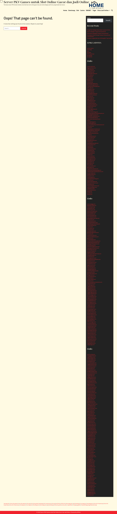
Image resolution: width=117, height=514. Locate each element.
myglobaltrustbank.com (92, 169)
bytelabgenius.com (91, 302)
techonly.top (90, 82)
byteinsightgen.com (91, 319)
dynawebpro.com (91, 469)
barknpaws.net (90, 228)
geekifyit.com (90, 238)
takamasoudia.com (91, 268)
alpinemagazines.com (92, 109)
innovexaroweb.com (91, 418)
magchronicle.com (91, 286)
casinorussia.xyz (91, 156)
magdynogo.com (91, 344)
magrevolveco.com (91, 333)
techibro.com (90, 108)
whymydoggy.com (91, 204)
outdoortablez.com (91, 279)
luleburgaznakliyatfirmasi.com (94, 254)
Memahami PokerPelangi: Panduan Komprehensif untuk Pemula (98, 35)
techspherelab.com (91, 425)
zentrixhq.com (90, 454)
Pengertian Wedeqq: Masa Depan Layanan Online (98, 30)
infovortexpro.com (91, 336)
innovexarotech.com (91, 335)
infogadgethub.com (91, 356)
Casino (82, 10)
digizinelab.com (90, 411)
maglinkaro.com (90, 421)
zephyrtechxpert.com (92, 408)
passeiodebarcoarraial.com (93, 218)
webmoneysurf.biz (91, 149)
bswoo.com (89, 194)
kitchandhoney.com (91, 136)
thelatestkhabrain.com (92, 222)
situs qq (28, 503)
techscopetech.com (91, 415)
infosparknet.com (91, 445)
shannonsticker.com (91, 215)
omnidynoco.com (91, 482)
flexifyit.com (90, 458)
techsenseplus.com (91, 313)
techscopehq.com (91, 439)
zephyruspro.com (91, 449)
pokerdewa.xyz (90, 163)
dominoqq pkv (69, 503)
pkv (88, 51)
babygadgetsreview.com (92, 115)
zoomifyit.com (90, 495)
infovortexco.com (91, 410)
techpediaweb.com (91, 300)
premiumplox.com (91, 144)
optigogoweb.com (91, 492)
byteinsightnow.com (91, 330)
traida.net (89, 134)
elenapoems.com (91, 261)
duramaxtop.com (91, 266)
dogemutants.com (91, 265)
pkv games (89, 55)
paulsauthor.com (91, 272)
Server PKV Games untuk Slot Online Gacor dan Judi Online (46, 2)
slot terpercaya (90, 54)
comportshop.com (91, 173)
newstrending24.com (92, 187)
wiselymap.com (90, 92)
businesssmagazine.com (92, 85)
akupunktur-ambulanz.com (93, 116)
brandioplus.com (91, 468)
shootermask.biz (91, 152)
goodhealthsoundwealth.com (93, 259)
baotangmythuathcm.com (93, 248)
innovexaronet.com (91, 388)
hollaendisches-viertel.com (93, 130)
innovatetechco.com (91, 303)
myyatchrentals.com (92, 235)
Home (65, 10)
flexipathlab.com (91, 472)
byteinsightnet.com (91, 381)
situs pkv (64, 505)
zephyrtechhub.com (91, 483)
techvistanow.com (91, 390)
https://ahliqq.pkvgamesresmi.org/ (89, 505)
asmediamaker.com (91, 231)
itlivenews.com (90, 184)
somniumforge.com (91, 251)
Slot (77, 10)
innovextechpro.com (91, 296)
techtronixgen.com (91, 295)
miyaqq (74, 505)
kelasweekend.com (91, 190)
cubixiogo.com (90, 476)
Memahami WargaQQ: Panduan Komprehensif (97, 33)
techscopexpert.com (91, 299)
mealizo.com (90, 227)
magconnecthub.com (92, 431)
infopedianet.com (91, 435)
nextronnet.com (90, 462)
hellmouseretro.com (91, 262)
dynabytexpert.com (91, 456)
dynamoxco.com (90, 464)
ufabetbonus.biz (91, 188)
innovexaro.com (90, 442)
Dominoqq (71, 10)
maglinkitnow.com (91, 289)
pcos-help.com (90, 75)
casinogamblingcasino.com (93, 244)
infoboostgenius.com (92, 315)
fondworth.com (90, 219)
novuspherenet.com (91, 478)
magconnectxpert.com (92, 404)
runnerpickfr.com (91, 71)
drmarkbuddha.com (91, 123)
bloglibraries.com (91, 252)
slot (32, 503)
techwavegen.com (91, 316)
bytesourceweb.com (91, 329)
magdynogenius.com (91, 292)
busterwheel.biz (91, 153)
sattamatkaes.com (91, 239)
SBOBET (88, 10)
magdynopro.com (91, 305)
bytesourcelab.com (91, 444)
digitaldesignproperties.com (93, 224)
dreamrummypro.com (92, 211)
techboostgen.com (91, 358)
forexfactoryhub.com (92, 95)
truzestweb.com (91, 485)
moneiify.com (90, 234)
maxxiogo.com (90, 459)
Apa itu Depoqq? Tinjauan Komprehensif (96, 31)
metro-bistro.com (91, 137)
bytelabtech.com (91, 361)
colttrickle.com (90, 69)
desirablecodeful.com (92, 273)
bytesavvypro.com (91, 317)
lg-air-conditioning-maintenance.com (95, 125)
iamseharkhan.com (91, 221)
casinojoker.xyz (90, 161)
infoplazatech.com (91, 370)
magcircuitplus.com (91, 337)
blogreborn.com (90, 89)
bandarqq (77, 503)
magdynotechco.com (91, 364)
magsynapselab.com (92, 293)
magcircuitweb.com (91, 298)
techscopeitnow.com (91, 339)
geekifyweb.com (91, 368)
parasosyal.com (90, 256)
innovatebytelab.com (92, 373)
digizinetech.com (91, 320)
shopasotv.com (90, 176)
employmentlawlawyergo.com (94, 170)
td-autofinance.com (91, 103)
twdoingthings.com (91, 269)
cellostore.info (90, 229)
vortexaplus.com (91, 475)
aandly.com (89, 193)
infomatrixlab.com (91, 427)
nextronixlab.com (91, 452)
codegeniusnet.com (91, 377)
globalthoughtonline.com (93, 232)
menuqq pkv (6, 503)
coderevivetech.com (91, 332)
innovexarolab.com (91, 323)
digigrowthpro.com (91, 68)
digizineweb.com (91, 384)
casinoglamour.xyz (91, 159)
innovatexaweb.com (91, 363)
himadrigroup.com (91, 100)
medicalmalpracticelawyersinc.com (95, 171)
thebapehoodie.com (91, 255)
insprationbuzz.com (91, 217)
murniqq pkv (83, 503)
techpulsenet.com (91, 407)
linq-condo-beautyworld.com (93, 119)
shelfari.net (90, 154)
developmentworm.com (92, 183)
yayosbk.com (90, 146)
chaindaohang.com (91, 122)
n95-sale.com (90, 88)
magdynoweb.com (91, 417)
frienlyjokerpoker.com (92, 105)
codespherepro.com (91, 326)
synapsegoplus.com (91, 434)
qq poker (89, 52)
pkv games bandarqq (38, 503)
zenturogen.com (91, 465)
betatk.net (89, 191)
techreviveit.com (91, 308)
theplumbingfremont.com (93, 186)
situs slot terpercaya (98, 503)
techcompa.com (90, 98)
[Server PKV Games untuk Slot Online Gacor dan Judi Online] (96, 5)
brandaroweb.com (91, 493)
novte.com (89, 127)
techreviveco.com (91, 420)
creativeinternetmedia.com (93, 86)
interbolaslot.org (91, 207)
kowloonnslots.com (91, 106)
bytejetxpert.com (91, 342)
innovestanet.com (91, 455)
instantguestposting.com (93, 178)
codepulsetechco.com (92, 383)
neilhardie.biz (90, 147)
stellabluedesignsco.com (92, 271)
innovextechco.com (91, 395)
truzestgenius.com (91, 405)
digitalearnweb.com (91, 205)
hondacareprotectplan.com (93, 242)
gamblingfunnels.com (92, 73)
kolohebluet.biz (90, 150)
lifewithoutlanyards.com (92, 133)
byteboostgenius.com (92, 432)
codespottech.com (91, 283)
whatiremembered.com (92, 117)
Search (88, 18)
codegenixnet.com (91, 327)
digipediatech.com (91, 288)
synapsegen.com (91, 471)
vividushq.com (90, 473)
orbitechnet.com (91, 479)
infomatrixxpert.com (92, 387)
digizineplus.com (91, 441)
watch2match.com (91, 166)
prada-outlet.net (91, 66)
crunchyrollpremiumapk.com (93, 241)
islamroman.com (91, 102)
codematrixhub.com (91, 312)
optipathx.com (90, 451)
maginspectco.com (91, 343)
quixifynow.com (90, 448)
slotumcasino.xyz (91, 157)
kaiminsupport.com (91, 212)
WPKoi (79, 512)
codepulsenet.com (91, 437)
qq (73, 503)
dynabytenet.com (91, 422)
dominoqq (89, 49)
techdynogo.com (91, 285)
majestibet (69, 505)
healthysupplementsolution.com (94, 282)
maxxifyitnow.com (91, 447)
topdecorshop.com (91, 174)
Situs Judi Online (103, 10)
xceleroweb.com (91, 491)
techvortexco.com (91, 367)
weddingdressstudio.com (92, 143)
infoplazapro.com (91, 306)
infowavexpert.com (91, 309)
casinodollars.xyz (91, 160)
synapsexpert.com (91, 486)
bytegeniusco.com (91, 310)
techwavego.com (91, 412)
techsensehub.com (91, 360)
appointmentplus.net (92, 181)
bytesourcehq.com (91, 380)
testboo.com (90, 142)
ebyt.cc (88, 120)
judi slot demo (90, 48)
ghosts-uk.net (90, 79)
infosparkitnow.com (91, 366)
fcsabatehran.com (91, 263)
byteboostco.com (91, 401)
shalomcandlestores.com (93, 237)
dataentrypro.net (91, 210)
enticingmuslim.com (91, 258)
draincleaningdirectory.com (93, 246)
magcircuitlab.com (91, 398)
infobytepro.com (91, 374)
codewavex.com (90, 400)
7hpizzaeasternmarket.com (93, 129)
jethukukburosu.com (91, 249)
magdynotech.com (91, 438)
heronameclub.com (91, 276)
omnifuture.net (90, 72)
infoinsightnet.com (91, 378)
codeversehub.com (91, 428)
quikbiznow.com (90, 489)
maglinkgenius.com (91, 397)
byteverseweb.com (91, 429)
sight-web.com (90, 99)
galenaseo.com (90, 167)
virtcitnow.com (90, 90)
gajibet (78, 505)
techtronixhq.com (91, 354)
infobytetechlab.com (92, 325)
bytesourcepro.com (91, 424)
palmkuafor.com (91, 208)
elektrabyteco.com (91, 402)
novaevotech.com (91, 394)
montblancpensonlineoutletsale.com (95, 113)
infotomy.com (90, 281)
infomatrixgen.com (91, 322)
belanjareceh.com (91, 214)
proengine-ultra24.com (92, 132)
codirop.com (90, 78)
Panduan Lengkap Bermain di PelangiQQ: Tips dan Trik (99, 38)
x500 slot (63, 503)
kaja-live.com (90, 96)
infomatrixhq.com (91, 391)
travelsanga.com (91, 177)
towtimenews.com (91, 245)
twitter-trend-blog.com (92, 112)
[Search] (112, 10)
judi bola (58, 503)
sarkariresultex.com (91, 225)
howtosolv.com (90, 139)
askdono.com (90, 80)
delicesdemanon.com (92, 140)
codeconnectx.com (91, 385)
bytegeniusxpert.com (92, 371)
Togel (94, 10)
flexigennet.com (91, 275)
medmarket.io (90, 278)
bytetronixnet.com (91, 340)
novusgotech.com (91, 461)
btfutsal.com (90, 76)
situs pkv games (14, 503)
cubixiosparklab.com (91, 393)
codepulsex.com (90, 414)
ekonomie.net (90, 180)
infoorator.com (90, 126)
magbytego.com (90, 375)
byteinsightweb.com (92, 291)
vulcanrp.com (90, 110)
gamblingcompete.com (92, 83)
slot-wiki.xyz (90, 164)
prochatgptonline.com (92, 93)
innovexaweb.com (91, 466)
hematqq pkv (90, 503)
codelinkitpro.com (91, 357)
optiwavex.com (90, 481)
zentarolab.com (90, 488)
